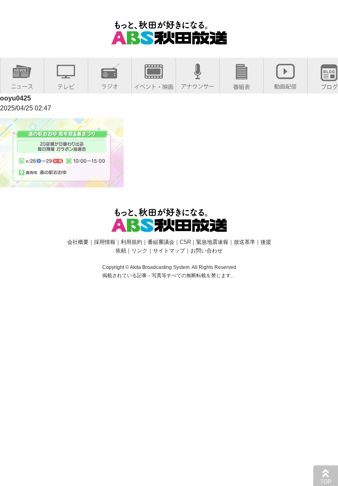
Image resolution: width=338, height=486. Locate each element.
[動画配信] (285, 84)
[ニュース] (22, 84)
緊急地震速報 (212, 242)
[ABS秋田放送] (169, 39)
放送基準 (244, 242)
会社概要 (78, 242)
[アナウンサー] (197, 84)
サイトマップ (169, 251)
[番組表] (241, 85)
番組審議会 (161, 242)
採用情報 (104, 242)
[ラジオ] (109, 84)
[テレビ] (66, 85)
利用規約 (131, 242)
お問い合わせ (206, 251)
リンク (139, 251)
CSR (185, 242)
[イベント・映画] (154, 85)
